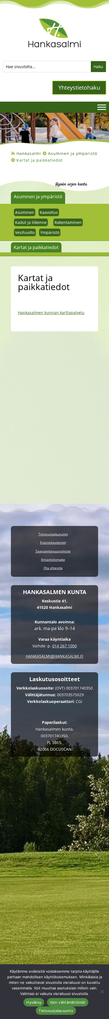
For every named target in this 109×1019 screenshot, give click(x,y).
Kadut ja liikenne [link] (31, 222)
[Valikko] (101, 107)
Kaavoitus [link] (49, 212)
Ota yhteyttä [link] (53, 568)
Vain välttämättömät (68, 1002)
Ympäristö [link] (49, 232)
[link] (54, 51)
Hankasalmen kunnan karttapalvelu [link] (51, 312)
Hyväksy (33, 1002)
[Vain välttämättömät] (102, 991)
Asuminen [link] (24, 212)
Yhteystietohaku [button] (79, 87)
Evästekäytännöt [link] (53, 543)
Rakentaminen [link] (68, 222)
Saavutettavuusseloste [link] (53, 551)
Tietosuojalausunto (56, 1010)
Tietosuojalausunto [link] (53, 534)
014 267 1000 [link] (64, 646)
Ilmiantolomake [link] (53, 560)
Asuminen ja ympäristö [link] (38, 196)
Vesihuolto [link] (25, 232)
